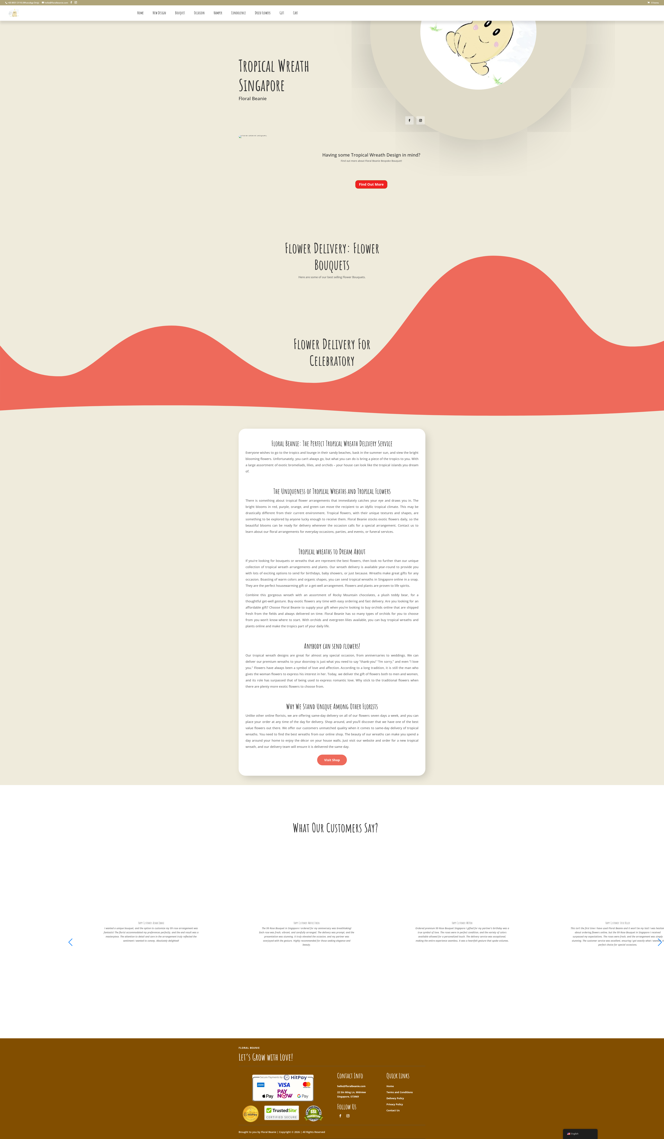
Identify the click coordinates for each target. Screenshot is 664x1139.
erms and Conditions (400, 1092)
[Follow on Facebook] (409, 120)
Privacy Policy (394, 1104)
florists (280, 715)
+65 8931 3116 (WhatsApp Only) (23, 2)
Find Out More (371, 184)
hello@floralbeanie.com (351, 1086)
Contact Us (393, 1110)
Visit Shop (332, 760)
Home (390, 1086)
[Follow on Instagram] (420, 120)
